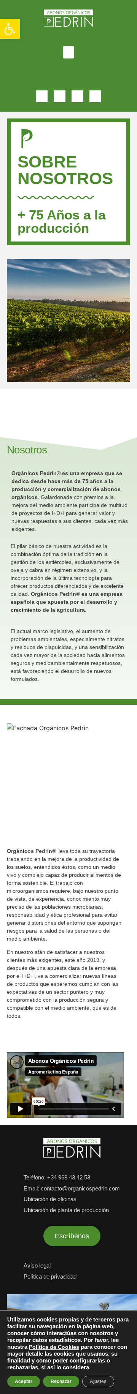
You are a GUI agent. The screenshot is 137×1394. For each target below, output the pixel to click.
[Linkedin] (42, 96)
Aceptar (23, 1381)
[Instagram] (77, 96)
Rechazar (61, 1381)
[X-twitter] (59, 96)
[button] (10, 29)
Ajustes (98, 1381)
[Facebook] (95, 96)
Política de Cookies (54, 1347)
